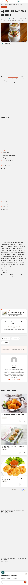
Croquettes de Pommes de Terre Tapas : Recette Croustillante (13, 415)
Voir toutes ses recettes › (14, 379)
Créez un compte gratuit (9, 348)
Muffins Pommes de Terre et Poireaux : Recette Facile (13, 447)
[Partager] (24, 421)
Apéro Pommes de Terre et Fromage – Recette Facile (13, 478)
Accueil (2, 4)
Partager (6, 342)
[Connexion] (2, 1)
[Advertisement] (14, 60)
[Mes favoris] (18, 1)
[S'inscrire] (25, 582)
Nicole (10, 18)
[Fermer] (26, 574)
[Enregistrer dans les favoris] (20, 421)
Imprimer (16, 338)
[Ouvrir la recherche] (21, 1)
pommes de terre (12, 77)
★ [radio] (9, 326)
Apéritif (6, 4)
